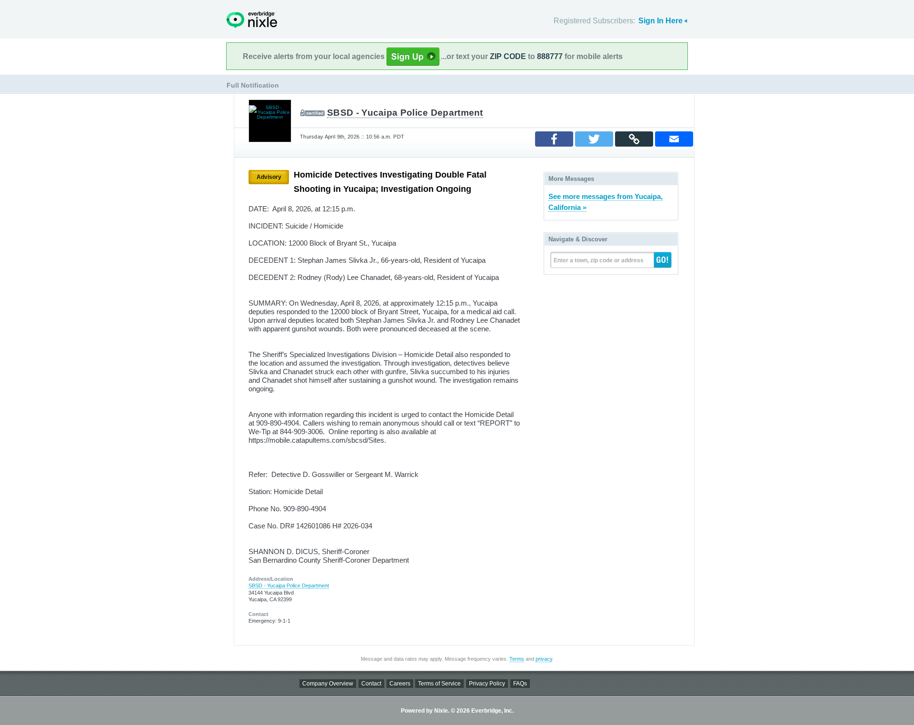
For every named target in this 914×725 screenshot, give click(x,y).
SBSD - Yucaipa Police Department (405, 113)
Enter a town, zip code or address (599, 260)
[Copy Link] (634, 139)
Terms (516, 659)
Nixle (252, 19)
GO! (663, 260)
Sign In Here (660, 21)
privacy (544, 659)
